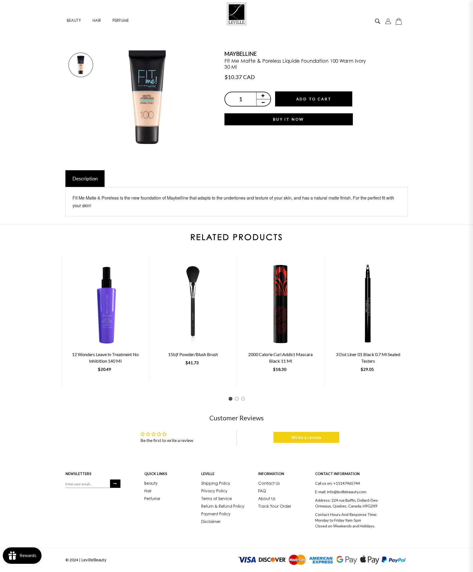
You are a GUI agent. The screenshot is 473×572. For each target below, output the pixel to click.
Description (85, 178)
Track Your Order (274, 507)
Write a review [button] (306, 437)
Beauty (74, 21)
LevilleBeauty (93, 559)
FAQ (262, 491)
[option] (80, 65)
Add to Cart (313, 99)
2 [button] (238, 400)
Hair (97, 21)
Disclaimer (211, 522)
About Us (266, 499)
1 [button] (231, 400)
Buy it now (288, 119)
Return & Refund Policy (222, 507)
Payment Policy (215, 514)
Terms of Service (216, 499)
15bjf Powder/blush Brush (193, 354)
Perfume (121, 21)
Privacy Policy (214, 491)
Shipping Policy (215, 484)
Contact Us (269, 484)
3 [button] (244, 400)
